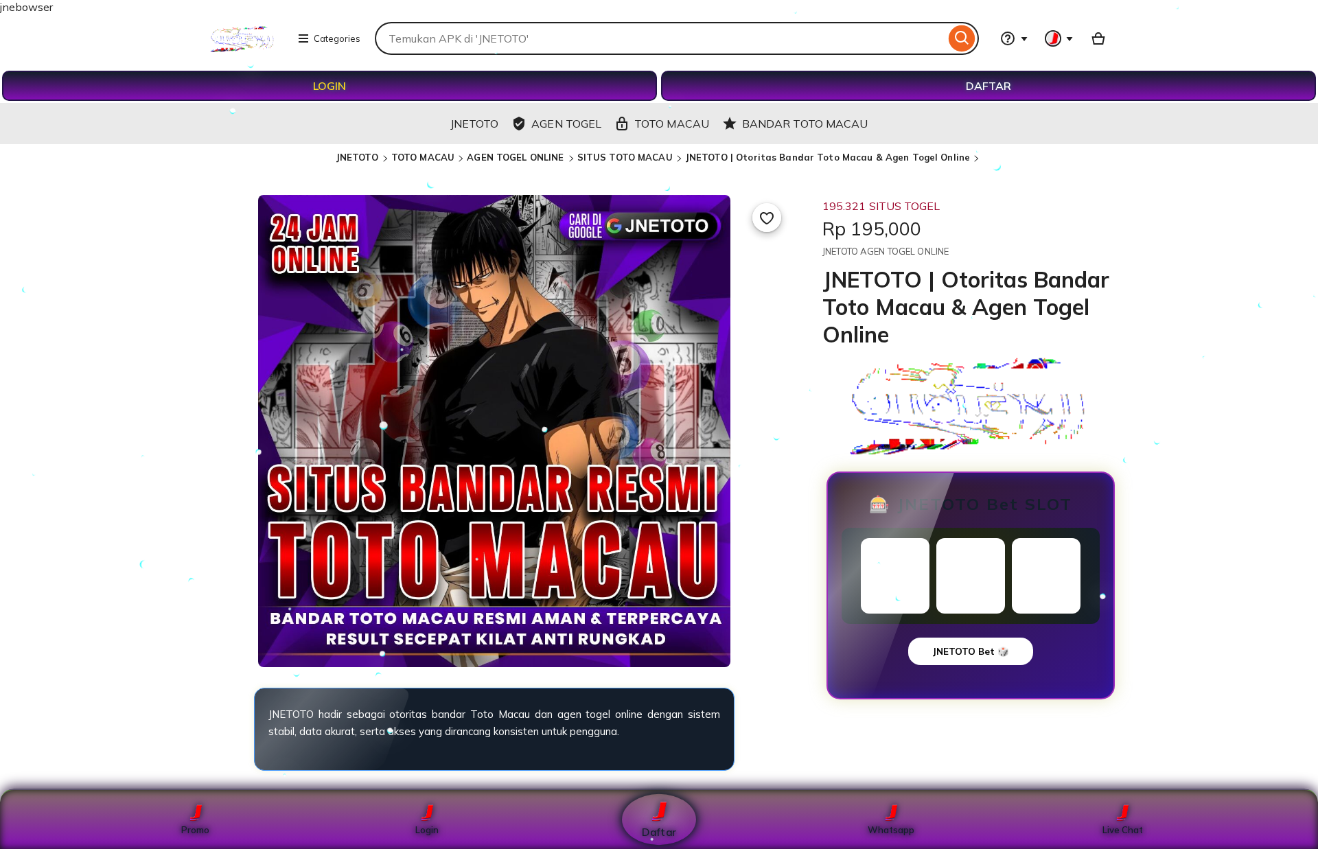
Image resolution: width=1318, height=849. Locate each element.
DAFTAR (988, 86)
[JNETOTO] (243, 48)
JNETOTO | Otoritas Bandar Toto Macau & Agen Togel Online (827, 157)
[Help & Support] (1014, 38)
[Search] (962, 38)
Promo (195, 829)
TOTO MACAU (422, 157)
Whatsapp (891, 829)
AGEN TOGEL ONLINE (516, 157)
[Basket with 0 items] (1098, 38)
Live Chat (1122, 829)
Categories (337, 38)
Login (427, 829)
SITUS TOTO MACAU (625, 157)
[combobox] (660, 38)
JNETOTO (358, 157)
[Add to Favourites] (766, 217)
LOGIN (329, 86)
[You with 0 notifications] (1059, 38)
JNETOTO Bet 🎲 (970, 651)
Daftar (659, 831)
